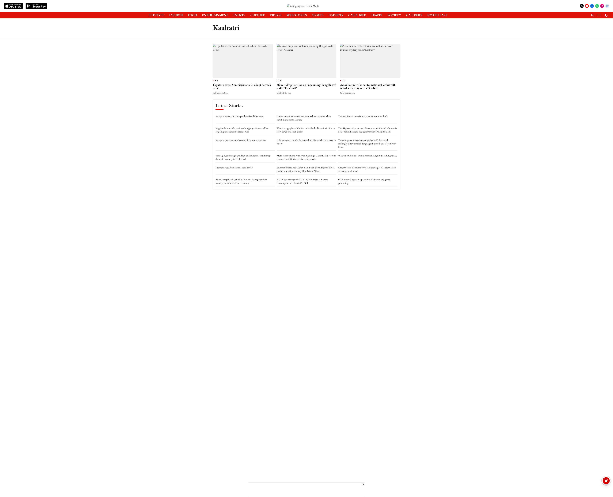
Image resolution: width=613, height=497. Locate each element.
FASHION (176, 15)
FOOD (192, 15)
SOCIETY (394, 15)
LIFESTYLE (156, 15)
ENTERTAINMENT (215, 15)
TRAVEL (376, 15)
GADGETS (336, 15)
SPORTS (317, 15)
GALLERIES (414, 15)
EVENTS (239, 15)
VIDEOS (275, 15)
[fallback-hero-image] (243, 61)
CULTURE (257, 15)
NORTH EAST (437, 15)
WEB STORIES (296, 15)
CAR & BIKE (357, 15)
